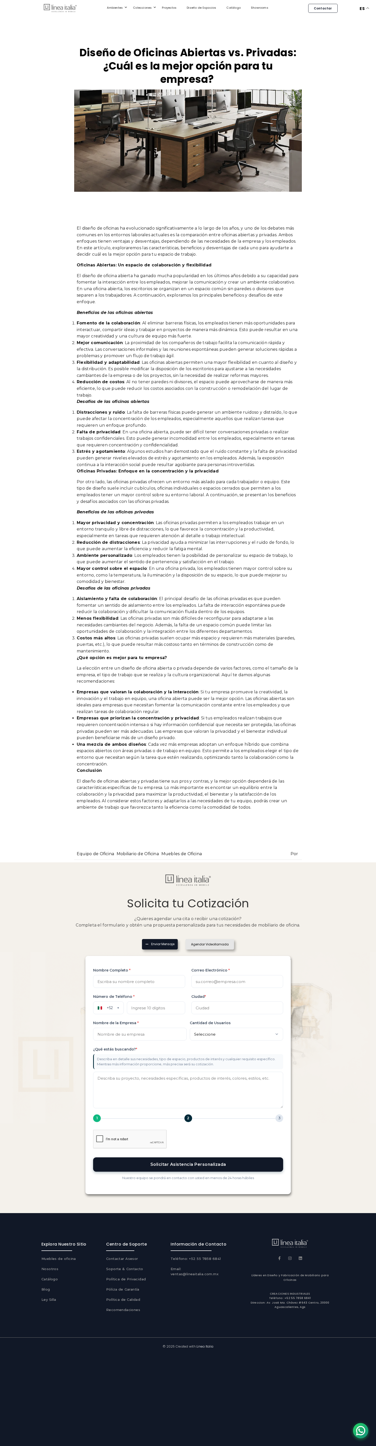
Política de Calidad (123, 1299)
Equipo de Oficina (95, 853)
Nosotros (49, 1269)
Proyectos (169, 8)
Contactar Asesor (122, 1259)
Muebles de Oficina (181, 853)
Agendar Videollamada (210, 944)
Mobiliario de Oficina (138, 853)
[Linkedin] (300, 1258)
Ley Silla (48, 1299)
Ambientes (115, 8)
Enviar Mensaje (162, 944)
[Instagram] (290, 1258)
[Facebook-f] (279, 1258)
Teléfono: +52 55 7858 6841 (196, 1259)
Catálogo (233, 8)
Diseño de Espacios (201, 8)
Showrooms (259, 8)
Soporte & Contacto (124, 1269)
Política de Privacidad (126, 1279)
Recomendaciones (123, 1310)
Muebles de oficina (58, 1259)
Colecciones (142, 8)
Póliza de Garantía (122, 1289)
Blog (45, 1289)
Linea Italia (204, 1346)
